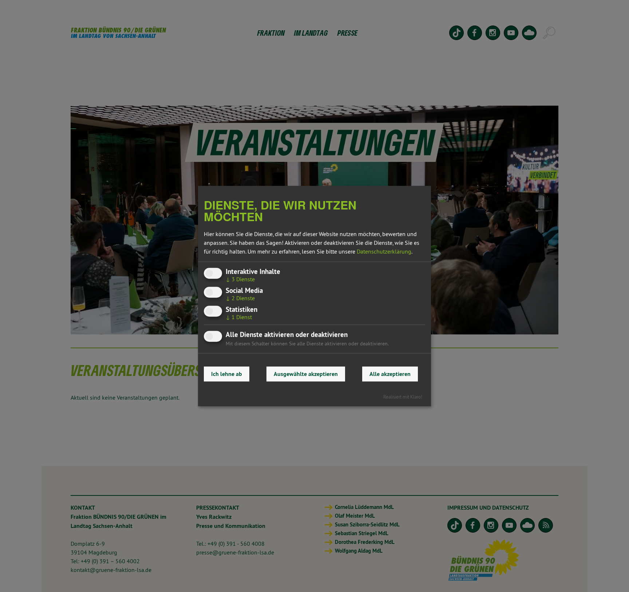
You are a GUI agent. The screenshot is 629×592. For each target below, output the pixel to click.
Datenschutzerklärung (384, 251)
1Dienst (239, 317)
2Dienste (240, 298)
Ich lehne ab (226, 374)
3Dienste (240, 279)
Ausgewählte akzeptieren (306, 374)
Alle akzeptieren (390, 374)
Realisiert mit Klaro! (402, 397)
